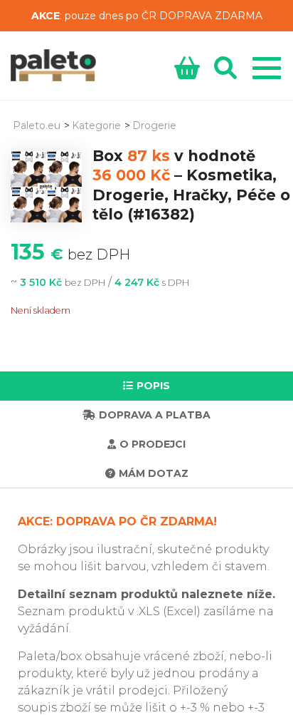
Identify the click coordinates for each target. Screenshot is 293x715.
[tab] (146, 386)
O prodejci (152, 444)
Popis (153, 385)
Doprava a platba (155, 414)
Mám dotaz (153, 473)
